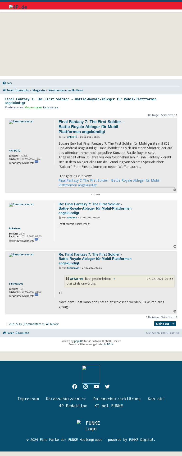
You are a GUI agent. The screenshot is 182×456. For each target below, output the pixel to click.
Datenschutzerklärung (117, 399)
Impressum (28, 399)
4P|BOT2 (14, 150)
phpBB (78, 341)
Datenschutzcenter (66, 399)
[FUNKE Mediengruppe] (91, 426)
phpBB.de (108, 344)
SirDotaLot (16, 283)
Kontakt (156, 399)
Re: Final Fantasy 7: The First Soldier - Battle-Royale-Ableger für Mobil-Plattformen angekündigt (95, 208)
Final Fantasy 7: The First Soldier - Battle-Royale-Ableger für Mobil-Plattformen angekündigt (80, 101)
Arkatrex (14, 228)
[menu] (169, 4)
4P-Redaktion (73, 406)
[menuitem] (7, 83)
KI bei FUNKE (109, 406)
